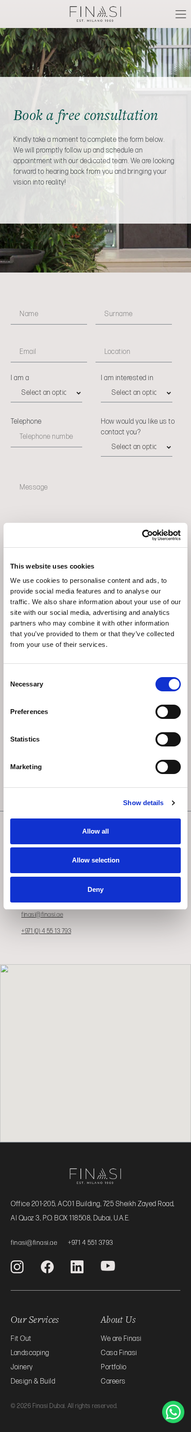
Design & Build (33, 1381)
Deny (95, 889)
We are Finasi (121, 1339)
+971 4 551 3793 (90, 1243)
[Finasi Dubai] (95, 13)
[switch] (168, 712)
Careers (113, 1381)
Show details (143, 802)
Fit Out (21, 1339)
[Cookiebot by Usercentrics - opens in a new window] (142, 535)
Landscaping (30, 1353)
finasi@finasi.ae (42, 915)
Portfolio (114, 1367)
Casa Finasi (119, 1353)
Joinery (22, 1367)
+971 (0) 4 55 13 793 (46, 931)
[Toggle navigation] (180, 14)
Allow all (95, 831)
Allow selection (95, 860)
